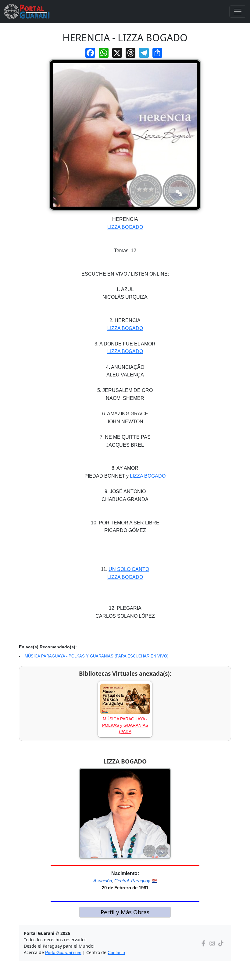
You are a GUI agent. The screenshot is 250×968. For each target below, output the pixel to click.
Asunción (102, 880)
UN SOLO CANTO (129, 569)
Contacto (116, 952)
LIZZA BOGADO (125, 227)
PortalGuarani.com (63, 952)
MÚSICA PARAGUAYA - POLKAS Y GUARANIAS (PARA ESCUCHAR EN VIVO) (96, 656)
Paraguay (140, 880)
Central (121, 880)
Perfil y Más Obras (125, 912)
